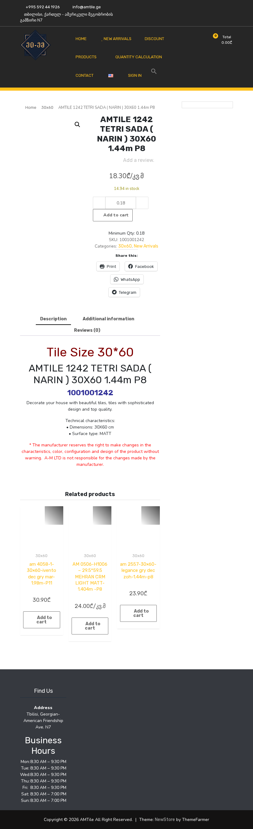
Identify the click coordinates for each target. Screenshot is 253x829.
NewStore (165, 819)
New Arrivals (146, 246)
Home (30, 107)
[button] (77, 124)
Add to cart (116, 215)
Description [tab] (53, 319)
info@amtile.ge (86, 7)
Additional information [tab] (108, 319)
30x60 (47, 107)
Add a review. (138, 160)
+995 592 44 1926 (42, 7)
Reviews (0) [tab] (87, 330)
